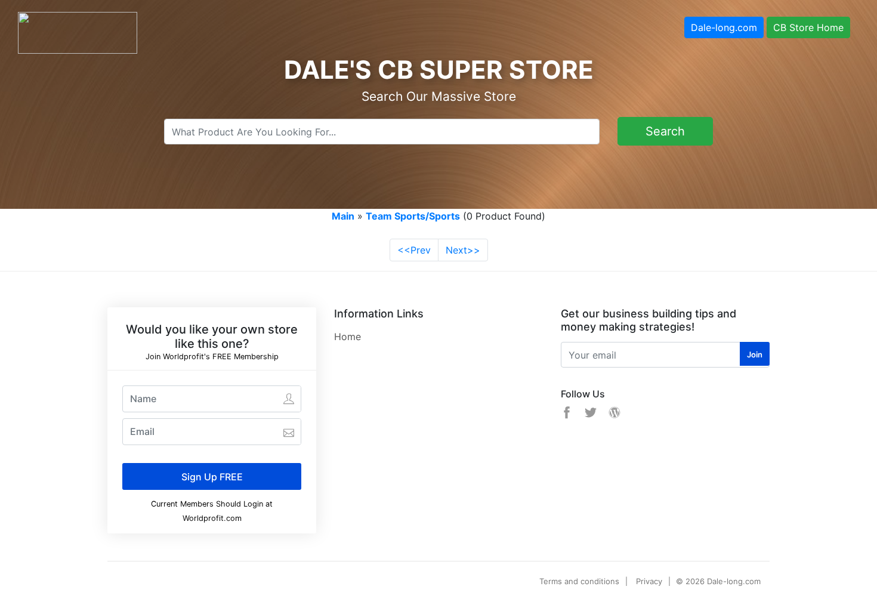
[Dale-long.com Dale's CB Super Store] (77, 32)
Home (347, 336)
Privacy (649, 581)
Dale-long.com (724, 27)
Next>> (463, 250)
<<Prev (414, 250)
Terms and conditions (579, 581)
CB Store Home (808, 27)
